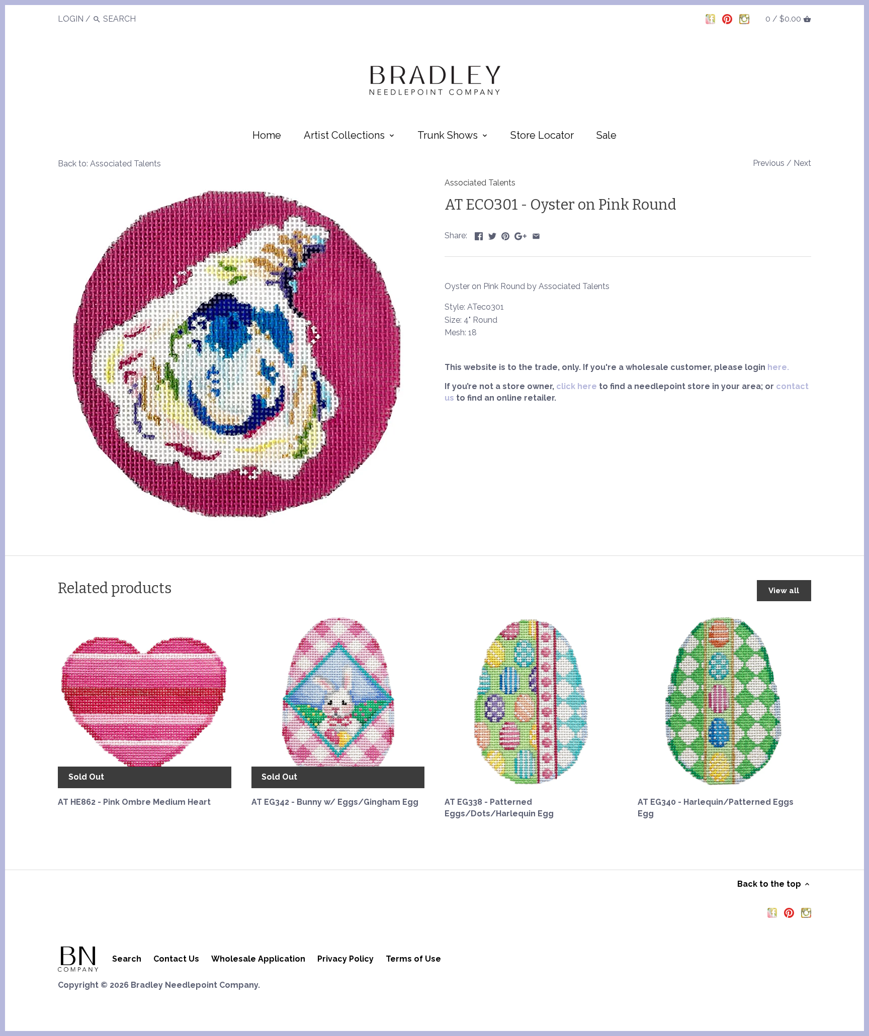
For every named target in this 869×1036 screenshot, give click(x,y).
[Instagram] (744, 18)
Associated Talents (480, 182)
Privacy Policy (345, 959)
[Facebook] (711, 18)
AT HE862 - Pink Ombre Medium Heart (134, 802)
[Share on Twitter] (492, 234)
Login (70, 19)
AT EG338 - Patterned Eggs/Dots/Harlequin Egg (499, 807)
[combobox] (131, 19)
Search (126, 959)
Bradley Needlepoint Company (194, 985)
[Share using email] (536, 234)
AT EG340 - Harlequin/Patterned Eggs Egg (716, 807)
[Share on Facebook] (479, 234)
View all (783, 590)
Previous (769, 163)
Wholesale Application (258, 959)
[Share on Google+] (520, 234)
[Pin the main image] (505, 234)
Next (802, 163)
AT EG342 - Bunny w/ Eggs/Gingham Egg (334, 802)
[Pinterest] (727, 18)
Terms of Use (413, 959)
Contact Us (176, 959)
